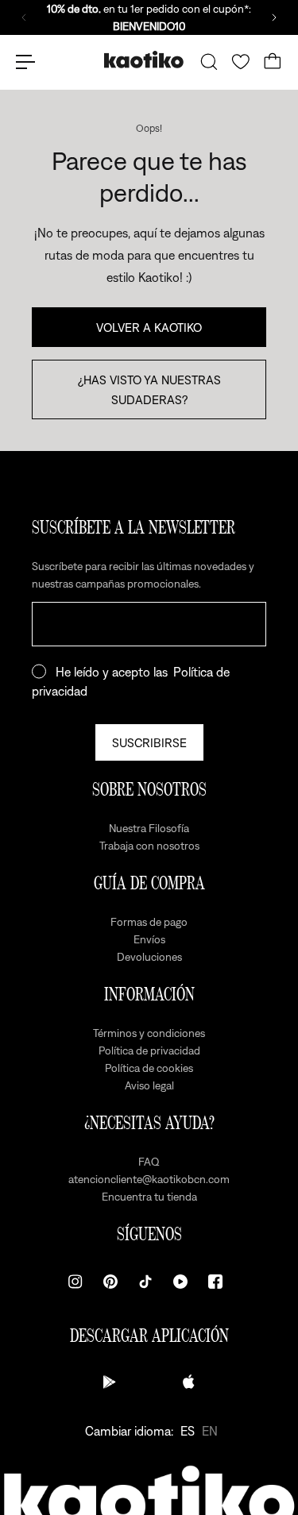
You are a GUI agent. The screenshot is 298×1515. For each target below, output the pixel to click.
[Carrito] (272, 62)
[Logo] (144, 61)
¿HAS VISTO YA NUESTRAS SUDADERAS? (149, 389)
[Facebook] (215, 1281)
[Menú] (25, 61)
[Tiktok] (145, 1281)
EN (210, 1431)
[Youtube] (180, 1281)
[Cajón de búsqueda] (209, 62)
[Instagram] (75, 1281)
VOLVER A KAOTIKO (149, 327)
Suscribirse (149, 742)
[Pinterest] (110, 1281)
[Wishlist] (241, 62)
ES (187, 1431)
